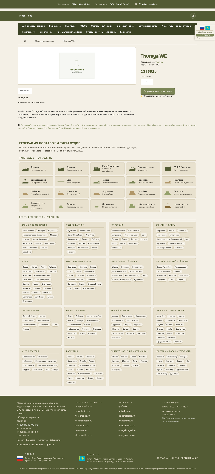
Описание (24, 91)
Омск (94, 125)
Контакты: (113, 4)
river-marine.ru (82, 415)
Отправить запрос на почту (158, 91)
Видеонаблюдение (125, 26)
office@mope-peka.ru (205, 32)
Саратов (32, 128)
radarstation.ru (82, 411)
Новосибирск (104, 125)
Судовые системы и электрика (101, 32)
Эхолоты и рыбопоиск (101, 26)
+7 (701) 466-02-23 (27, 432)
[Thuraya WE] (77, 66)
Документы (125, 32)
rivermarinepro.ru (83, 420)
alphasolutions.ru (83, 435)
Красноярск (127, 125)
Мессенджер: (73, 4)
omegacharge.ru (127, 425)
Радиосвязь (55, 26)
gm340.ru (123, 406)
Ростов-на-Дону (55, 128)
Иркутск (85, 128)
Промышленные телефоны (69, 32)
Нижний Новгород (72, 128)
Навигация (70, 26)
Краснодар (116, 125)
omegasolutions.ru (84, 406)
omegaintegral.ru (127, 430)
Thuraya (159, 62)
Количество (146, 76)
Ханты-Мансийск (148, 125)
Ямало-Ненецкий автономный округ (173, 125)
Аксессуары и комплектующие (176, 26)
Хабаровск (95, 128)
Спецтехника (46, 32)
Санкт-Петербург (73, 125)
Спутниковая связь (148, 26)
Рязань (40, 128)
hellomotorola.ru (127, 415)
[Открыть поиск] (193, 16)
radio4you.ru (125, 411)
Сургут (136, 125)
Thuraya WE (69, 41)
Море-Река (25, 16)
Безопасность (29, 32)
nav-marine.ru (82, 425)
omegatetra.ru (126, 420)
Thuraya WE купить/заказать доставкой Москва (42, 125)
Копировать (205, 35)
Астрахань (86, 125)
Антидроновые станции (33, 26)
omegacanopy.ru (127, 435)
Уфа (45, 128)
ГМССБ (83, 26)
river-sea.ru (81, 430)
